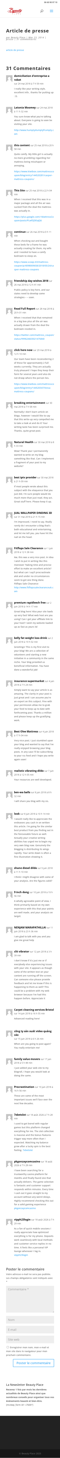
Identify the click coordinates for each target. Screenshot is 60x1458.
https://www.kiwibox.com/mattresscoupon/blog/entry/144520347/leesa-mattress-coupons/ (34, 387)
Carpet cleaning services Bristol (34, 1009)
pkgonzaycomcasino (27, 1161)
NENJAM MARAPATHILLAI (30, 927)
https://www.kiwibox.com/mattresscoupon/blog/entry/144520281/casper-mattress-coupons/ (34, 175)
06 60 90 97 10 (50, 2)
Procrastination (24, 1087)
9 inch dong (21, 892)
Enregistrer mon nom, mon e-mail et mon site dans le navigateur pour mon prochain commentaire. (27, 1351)
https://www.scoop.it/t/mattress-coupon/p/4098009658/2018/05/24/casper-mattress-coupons (34, 265)
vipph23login (22, 1219)
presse (9, 39)
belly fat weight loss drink (30, 638)
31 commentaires (26, 39)
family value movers (27, 1059)
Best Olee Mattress (26, 731)
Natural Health (23, 442)
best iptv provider (25, 477)
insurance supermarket (29, 681)
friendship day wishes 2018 (31, 281)
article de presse (15, 50)
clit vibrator (21, 951)
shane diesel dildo (25, 868)
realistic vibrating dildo (29, 771)
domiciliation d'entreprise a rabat (31, 77)
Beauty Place (18, 37)
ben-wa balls (22, 792)
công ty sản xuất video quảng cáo (33, 1033)
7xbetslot (20, 1114)
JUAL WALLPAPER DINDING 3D (33, 513)
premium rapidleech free (30, 602)
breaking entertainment (29, 403)
